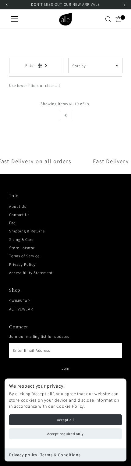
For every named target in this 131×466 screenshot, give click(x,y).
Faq (12, 222)
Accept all (65, 419)
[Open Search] (108, 19)
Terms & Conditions (60, 454)
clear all (52, 85)
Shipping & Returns (27, 231)
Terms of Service (24, 256)
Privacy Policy (22, 264)
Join (66, 368)
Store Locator (21, 247)
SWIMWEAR (19, 300)
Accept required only (65, 433)
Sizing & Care (21, 239)
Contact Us (19, 214)
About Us (17, 206)
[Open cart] (118, 19)
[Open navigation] (14, 19)
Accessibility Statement (31, 272)
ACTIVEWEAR (21, 309)
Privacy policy (23, 454)
